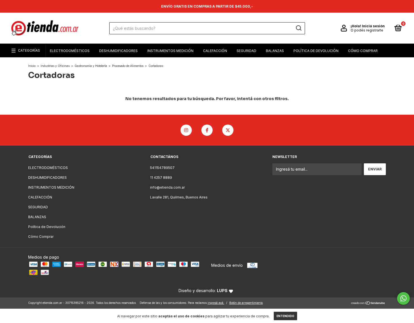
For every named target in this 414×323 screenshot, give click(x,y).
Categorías (29, 50)
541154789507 (162, 168)
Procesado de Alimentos (127, 65)
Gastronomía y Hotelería (91, 65)
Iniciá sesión (373, 26)
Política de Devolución (316, 51)
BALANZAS (275, 51)
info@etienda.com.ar (167, 187)
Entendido (285, 316)
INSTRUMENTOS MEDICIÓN (170, 51)
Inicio (31, 65)
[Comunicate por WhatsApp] (403, 298)
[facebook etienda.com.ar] (207, 130)
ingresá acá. (216, 302)
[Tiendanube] (368, 303)
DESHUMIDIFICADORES (118, 51)
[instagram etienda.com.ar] (186, 130)
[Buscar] (298, 28)
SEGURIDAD (246, 51)
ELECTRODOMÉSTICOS (70, 51)
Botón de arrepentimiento (246, 302)
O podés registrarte (367, 30)
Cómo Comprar (363, 51)
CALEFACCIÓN (215, 51)
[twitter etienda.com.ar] (227, 130)
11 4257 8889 (161, 177)
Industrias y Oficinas (55, 65)
